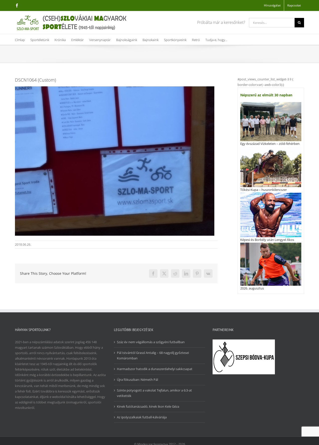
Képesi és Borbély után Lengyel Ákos (267, 239)
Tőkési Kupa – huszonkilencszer (263, 189)
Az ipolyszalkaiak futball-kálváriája (142, 417)
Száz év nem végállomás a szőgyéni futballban (151, 342)
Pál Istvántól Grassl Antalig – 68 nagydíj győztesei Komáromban (153, 355)
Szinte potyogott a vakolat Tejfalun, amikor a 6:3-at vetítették (154, 393)
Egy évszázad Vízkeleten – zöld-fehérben (270, 143)
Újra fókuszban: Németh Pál (137, 379)
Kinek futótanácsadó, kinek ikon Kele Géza (148, 406)
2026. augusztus (252, 288)
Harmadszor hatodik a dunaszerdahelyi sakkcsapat (154, 369)
